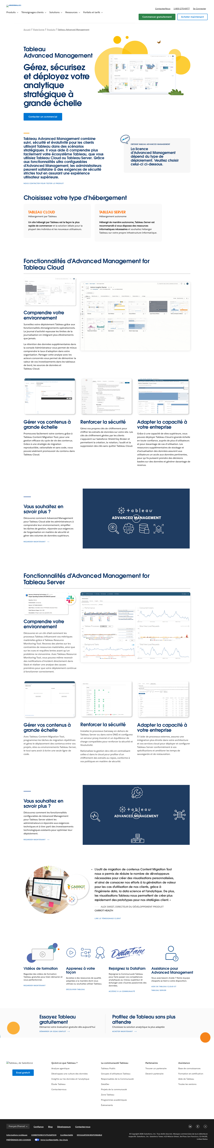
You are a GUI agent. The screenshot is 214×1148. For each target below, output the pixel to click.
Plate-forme (38, 29)
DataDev (105, 1084)
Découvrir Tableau (75, 989)
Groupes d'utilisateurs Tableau (116, 1073)
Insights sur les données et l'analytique (70, 1079)
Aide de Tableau (186, 1079)
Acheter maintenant (192, 16)
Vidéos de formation (41, 968)
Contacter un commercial (43, 116)
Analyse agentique (60, 1068)
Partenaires (151, 1062)
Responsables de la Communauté (117, 1079)
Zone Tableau (107, 1094)
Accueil (27, 29)
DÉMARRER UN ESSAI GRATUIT (52, 1031)
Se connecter (199, 8)
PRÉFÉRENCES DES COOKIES (18, 1140)
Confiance (39, 1126)
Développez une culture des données (69, 1073)
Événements (107, 1105)
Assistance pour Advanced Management (172, 970)
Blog (50, 1126)
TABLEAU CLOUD (41, 212)
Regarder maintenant (35, 542)
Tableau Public (108, 1068)
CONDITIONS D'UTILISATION (43, 1135)
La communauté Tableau (114, 1062)
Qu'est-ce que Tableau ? (64, 1062)
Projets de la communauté (114, 1089)
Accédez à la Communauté (122, 991)
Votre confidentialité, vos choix (54, 1140)
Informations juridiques (16, 1135)
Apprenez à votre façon (80, 970)
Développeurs (64, 1126)
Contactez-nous (162, 8)
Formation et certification (190, 1073)
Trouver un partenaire (156, 1068)
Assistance (184, 1062)
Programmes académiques (114, 1100)
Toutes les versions (187, 1084)
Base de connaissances (189, 1068)
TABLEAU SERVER (112, 212)
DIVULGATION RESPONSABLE (89, 1135)
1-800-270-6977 (182, 8)
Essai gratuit (23, 1072)
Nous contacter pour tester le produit (44, 183)
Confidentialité (66, 1135)
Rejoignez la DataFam (127, 968)
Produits (51, 29)
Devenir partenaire (154, 1073)
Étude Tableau (58, 1084)
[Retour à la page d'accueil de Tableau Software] (17, 4)
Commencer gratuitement (157, 16)
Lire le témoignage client (108, 918)
